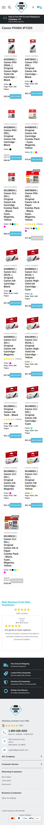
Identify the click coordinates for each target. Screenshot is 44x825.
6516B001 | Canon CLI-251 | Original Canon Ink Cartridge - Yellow (31, 480)
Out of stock (37, 238)
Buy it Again (6, 777)
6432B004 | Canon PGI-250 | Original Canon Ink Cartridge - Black (10, 136)
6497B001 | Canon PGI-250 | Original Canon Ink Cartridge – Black (31, 68)
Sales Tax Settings (9, 798)
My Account (6, 784)
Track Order (6, 781)
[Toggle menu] (4, 7)
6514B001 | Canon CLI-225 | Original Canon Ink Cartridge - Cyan (31, 415)
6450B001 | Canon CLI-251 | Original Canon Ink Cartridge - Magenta (10, 346)
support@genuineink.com (18, 750)
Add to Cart (16, 96)
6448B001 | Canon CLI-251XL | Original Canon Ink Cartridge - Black (10, 278)
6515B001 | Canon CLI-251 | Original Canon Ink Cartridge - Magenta (10, 480)
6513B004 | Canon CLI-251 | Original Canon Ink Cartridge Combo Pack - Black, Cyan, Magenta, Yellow (11, 205)
